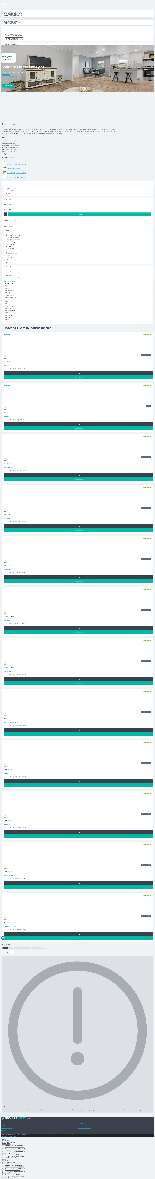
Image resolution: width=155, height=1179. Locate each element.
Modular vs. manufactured (12, 12)
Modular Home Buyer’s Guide (13, 13)
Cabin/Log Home (12, 320)
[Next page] (44, 948)
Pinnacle (10, 255)
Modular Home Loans (10, 21)
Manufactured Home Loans (12, 22)
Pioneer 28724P (10, 927)
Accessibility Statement (68, 1133)
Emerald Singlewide (13, 237)
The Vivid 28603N (11, 723)
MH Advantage (11, 297)
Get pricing (79, 377)
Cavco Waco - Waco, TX (15, 168)
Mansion (9, 315)
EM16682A (8, 621)
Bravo (9, 251)
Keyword (6, 220)
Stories (6, 272)
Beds (5, 199)
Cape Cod (10, 306)
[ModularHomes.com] (15, 1119)
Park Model (10, 290)
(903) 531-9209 (13, 76)
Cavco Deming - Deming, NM (16, 173)
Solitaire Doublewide (13, 239)
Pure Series (10, 257)
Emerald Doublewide (13, 235)
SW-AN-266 (8, 876)
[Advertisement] (77, 103)
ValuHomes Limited (13, 260)
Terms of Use (5, 1133)
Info (78, 373)
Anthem (9, 233)
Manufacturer (17, 184)
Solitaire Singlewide (13, 242)
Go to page (5, 952)
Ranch (9, 304)
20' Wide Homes (12, 244)
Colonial (9, 308)
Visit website (14, 79)
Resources (6, 7)
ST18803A (8, 570)
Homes (4, 3)
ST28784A (8, 519)
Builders (5, 4)
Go (17, 952)
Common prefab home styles (13, 15)
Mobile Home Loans (10, 23)
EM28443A (8, 366)
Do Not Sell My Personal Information (49, 1133)
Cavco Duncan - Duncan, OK (16, 177)
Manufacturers (7, 6)
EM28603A (8, 468)
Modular (9, 288)
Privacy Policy (15, 1133)
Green (9, 317)
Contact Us (82, 1125)
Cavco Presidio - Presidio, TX (16, 164)
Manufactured (11, 286)
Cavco (9, 188)
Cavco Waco (11, 191)
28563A (7, 825)
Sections (6, 266)
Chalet (9, 313)
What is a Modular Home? (12, 11)
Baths (5, 204)
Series (11, 226)
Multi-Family (10, 293)
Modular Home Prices (11, 14)
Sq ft (5, 209)
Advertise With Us (84, 1128)
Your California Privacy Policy (29, 1133)
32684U (7, 417)
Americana (10, 248)
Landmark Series (12, 253)
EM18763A (8, 672)
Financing (5, 18)
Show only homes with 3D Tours (15, 278)
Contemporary (11, 310)
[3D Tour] (148, 355)
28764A (7, 774)
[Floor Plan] (143, 355)
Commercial (10, 295)
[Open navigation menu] (2, 50)
